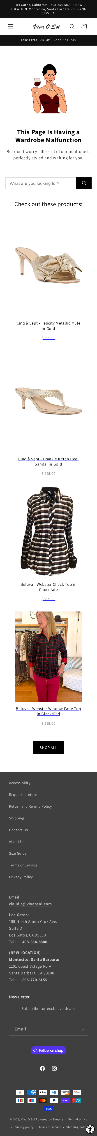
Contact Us (18, 829)
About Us (17, 841)
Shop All (48, 747)
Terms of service (50, 1127)
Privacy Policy (21, 876)
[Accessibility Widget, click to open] (90, 1129)
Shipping (16, 818)
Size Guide (18, 853)
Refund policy (77, 1119)
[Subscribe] (82, 1029)
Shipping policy (77, 1127)
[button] (11, 27)
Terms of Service (23, 865)
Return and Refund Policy (30, 806)
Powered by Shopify (49, 1119)
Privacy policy (24, 1127)
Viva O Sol (28, 1119)
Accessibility (19, 782)
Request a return (23, 794)
